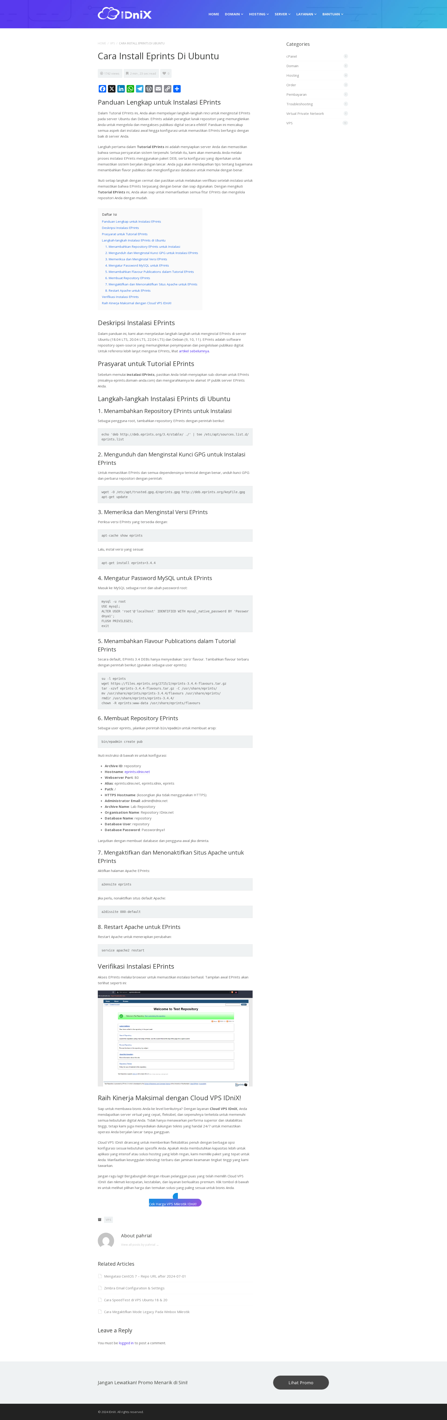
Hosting (257, 14)
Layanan (304, 14)
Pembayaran (296, 94)
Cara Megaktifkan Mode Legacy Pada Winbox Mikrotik (147, 1311)
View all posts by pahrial (140, 1244)
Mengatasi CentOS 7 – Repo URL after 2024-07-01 (145, 1276)
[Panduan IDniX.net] (125, 12)
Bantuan (331, 14)
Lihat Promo (300, 1382)
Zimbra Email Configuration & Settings (134, 1288)
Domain (232, 14)
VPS (112, 43)
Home (214, 14)
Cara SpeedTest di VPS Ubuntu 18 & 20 (135, 1300)
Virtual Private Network (305, 113)
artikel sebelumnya (194, 351)
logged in (126, 1343)
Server (281, 14)
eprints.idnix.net (137, 771)
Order (291, 85)
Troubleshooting (299, 104)
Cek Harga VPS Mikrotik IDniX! (172, 1204)
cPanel (291, 56)
